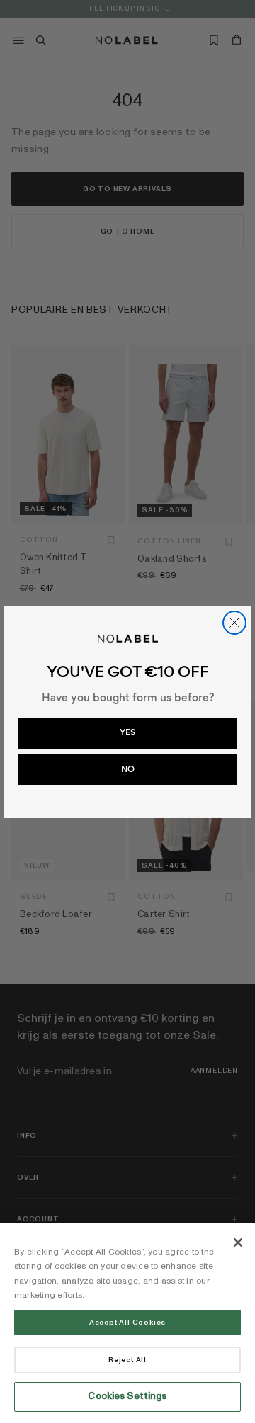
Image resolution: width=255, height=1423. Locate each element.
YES (127, 732)
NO (128, 769)
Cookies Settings (127, 1396)
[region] (127, 1323)
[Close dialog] (234, 622)
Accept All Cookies (127, 1322)
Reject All (127, 1360)
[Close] (238, 1242)
